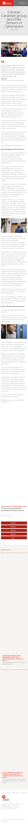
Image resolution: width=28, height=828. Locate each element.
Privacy (14, 819)
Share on (13, 523)
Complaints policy (4, 821)
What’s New (16, 792)
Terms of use (9, 819)
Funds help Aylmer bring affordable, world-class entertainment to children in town (12, 658)
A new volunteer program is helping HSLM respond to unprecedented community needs (12, 774)
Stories (10, 515)
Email (13, 537)
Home (2, 792)
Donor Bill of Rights (21, 819)
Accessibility (3, 819)
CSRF (6, 515)
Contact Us (23, 792)
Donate (21, 3)
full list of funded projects (14, 506)
